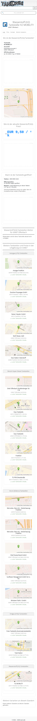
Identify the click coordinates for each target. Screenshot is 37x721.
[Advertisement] (17, 71)
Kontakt (13, 32)
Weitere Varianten (21, 32)
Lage (4, 32)
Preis (7, 32)
